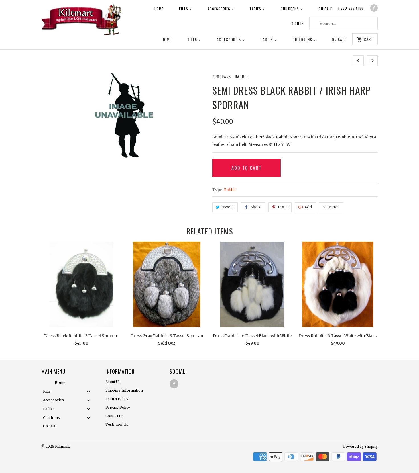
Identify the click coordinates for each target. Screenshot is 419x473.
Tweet (228, 207)
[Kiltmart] (81, 20)
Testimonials (116, 424)
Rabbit (230, 189)
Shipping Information (124, 390)
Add (308, 207)
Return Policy (116, 399)
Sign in (297, 23)
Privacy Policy (117, 407)
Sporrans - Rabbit (230, 76)
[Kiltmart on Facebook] (374, 8)
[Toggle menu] (90, 391)
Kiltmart (62, 446)
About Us (113, 382)
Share (256, 207)
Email (334, 207)
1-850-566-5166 (350, 8)
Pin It (283, 207)
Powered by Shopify (360, 446)
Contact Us (114, 416)
